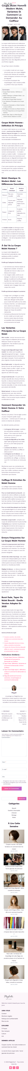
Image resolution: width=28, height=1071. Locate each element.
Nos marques (6, 1031)
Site (3, 777)
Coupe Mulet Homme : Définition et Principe (12, 92)
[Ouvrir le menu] (25, 4)
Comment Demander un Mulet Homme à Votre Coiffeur (13, 106)
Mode (14, 817)
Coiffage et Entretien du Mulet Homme (14, 109)
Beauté (14, 808)
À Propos (4, 1028)
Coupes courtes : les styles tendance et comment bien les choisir (13, 639)
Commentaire (6, 737)
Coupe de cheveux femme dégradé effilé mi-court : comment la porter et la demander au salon (14, 649)
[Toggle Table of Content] (23, 90)
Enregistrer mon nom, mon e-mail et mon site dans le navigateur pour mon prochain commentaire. (14, 782)
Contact (4, 1013)
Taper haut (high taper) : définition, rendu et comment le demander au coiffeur (15, 672)
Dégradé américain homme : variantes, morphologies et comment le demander (13, 678)
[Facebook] (10, 1067)
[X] (14, 1067)
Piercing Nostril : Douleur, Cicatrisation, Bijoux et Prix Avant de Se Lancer (21, 718)
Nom (4, 762)
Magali (11, 24)
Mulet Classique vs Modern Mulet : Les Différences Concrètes (13, 96)
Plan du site (5, 1021)
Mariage (14, 815)
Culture (4, 1033)
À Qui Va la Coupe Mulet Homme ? (12, 99)
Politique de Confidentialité (10, 1019)
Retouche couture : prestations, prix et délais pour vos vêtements (7, 716)
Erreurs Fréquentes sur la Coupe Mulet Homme (13, 111)
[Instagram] (17, 1067)
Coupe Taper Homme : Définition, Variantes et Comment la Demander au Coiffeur (14, 659)
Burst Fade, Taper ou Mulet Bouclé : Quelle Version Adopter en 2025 (12, 115)
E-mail (4, 769)
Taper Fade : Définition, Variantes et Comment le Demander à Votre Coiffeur (15, 665)
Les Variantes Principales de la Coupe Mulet (13, 102)
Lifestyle (14, 813)
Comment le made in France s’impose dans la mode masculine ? (14, 932)
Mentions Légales (7, 1016)
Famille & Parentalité (14, 810)
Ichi (3, 1036)
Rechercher (22, 798)
